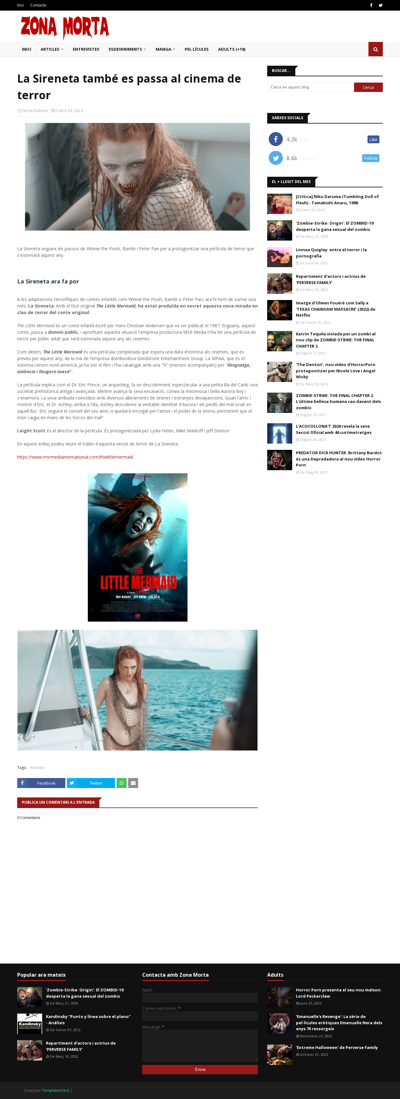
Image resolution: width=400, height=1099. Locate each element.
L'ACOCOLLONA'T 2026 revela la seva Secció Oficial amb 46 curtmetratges (334, 429)
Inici (20, 5)
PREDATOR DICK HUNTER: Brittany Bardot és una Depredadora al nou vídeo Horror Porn (339, 459)
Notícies (37, 767)
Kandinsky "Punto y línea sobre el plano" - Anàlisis (88, 1019)
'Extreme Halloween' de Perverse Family (337, 1047)
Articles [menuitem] (50, 49)
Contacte (38, 5)
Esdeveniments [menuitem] (125, 49)
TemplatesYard (55, 1090)
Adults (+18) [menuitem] (231, 49)
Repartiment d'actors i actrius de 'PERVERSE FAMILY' (331, 279)
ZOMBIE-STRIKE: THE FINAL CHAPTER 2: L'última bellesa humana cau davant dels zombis (338, 401)
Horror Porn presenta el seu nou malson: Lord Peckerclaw (339, 993)
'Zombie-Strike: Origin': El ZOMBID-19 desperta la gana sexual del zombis (334, 226)
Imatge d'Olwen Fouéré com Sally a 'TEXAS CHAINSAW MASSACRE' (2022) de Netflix (335, 309)
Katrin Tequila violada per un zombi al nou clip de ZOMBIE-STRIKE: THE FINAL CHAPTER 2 (336, 340)
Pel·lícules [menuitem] (197, 49)
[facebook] (371, 5)
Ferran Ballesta (35, 110)
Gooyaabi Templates (93, 1090)
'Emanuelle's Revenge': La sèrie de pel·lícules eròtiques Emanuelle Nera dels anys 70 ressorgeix (339, 1022)
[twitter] (380, 5)
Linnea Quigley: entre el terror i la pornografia (331, 253)
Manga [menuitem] (163, 49)
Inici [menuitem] (26, 49)
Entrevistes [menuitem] (86, 49)
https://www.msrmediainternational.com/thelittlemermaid (75, 457)
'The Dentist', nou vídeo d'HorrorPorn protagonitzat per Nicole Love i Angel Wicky (335, 370)
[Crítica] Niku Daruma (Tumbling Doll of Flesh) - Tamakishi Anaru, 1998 (337, 200)
